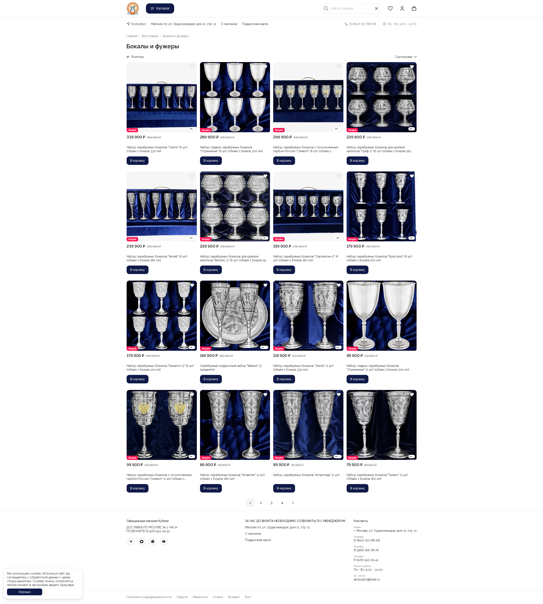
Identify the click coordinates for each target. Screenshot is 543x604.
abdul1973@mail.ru (367, 579)
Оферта (182, 597)
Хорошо (25, 592)
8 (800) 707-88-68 (367, 540)
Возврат (234, 597)
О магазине (229, 24)
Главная (131, 36)
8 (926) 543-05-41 (366, 560)
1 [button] (250, 502)
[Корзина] (414, 8)
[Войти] (402, 8)
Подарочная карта (255, 24)
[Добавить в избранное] (192, 66)
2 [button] (261, 502)
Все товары (150, 36)
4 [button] (282, 502)
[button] (390, 8)
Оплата (218, 597)
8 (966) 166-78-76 (366, 550)
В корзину (137, 160)
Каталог (163, 8)
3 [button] (271, 502)
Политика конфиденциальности (148, 597)
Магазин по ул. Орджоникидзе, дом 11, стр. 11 (183, 24)
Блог (248, 597)
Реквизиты (200, 597)
